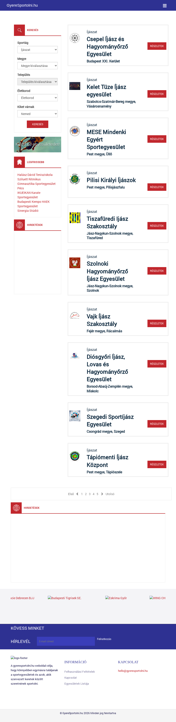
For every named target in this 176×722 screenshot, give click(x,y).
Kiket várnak (25, 107)
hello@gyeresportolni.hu (133, 671)
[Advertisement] (49, 262)
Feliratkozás (104, 639)
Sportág (22, 43)
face (55, 627)
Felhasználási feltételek (79, 671)
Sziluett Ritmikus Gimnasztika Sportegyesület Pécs (36, 183)
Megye (21, 59)
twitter (66, 627)
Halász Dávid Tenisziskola (35, 175)
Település (23, 75)
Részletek (157, 46)
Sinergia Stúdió (27, 211)
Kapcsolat (70, 677)
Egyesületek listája (76, 683)
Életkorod (23, 91)
